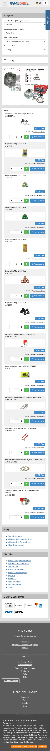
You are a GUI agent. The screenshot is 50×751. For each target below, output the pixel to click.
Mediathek (25, 671)
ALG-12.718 (9, 368)
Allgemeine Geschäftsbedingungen (25, 645)
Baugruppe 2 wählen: (11, 46)
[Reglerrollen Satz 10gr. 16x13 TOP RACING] (25, 375)
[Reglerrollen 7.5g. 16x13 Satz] (25, 280)
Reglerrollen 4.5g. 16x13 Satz (15, 239)
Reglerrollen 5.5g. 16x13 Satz (15, 207)
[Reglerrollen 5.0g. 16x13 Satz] (25, 184)
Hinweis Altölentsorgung (16, 570)
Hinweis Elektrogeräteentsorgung (19, 561)
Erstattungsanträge (25, 662)
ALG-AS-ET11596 (11, 399)
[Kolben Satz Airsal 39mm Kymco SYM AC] (25, 343)
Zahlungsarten (13, 567)
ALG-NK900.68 (10, 430)
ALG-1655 (8, 210)
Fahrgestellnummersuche (16, 545)
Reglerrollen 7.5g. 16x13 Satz (15, 271)
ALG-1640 (8, 305)
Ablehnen (33, 746)
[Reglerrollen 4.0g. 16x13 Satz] (25, 311)
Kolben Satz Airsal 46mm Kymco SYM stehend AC (23, 397)
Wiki (25, 674)
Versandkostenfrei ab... (15, 536)
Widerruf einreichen (11, 681)
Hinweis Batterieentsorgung (17, 573)
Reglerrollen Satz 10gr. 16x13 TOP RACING (20, 366)
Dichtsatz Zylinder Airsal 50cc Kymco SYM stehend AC (25, 460)
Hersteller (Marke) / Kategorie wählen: (16, 21)
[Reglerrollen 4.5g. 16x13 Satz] (25, 248)
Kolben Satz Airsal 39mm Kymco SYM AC (20, 334)
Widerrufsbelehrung (14, 582)
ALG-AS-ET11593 (11, 336)
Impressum (11, 576)
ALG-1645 (8, 241)
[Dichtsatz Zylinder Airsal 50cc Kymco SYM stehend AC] (25, 468)
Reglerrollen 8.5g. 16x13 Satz (15, 144)
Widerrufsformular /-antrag (25, 668)
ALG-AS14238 (10, 495)
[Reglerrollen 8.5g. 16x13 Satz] (25, 153)
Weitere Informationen (20, 746)
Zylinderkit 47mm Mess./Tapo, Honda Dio (19, 114)
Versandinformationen (15, 585)
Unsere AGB (12, 579)
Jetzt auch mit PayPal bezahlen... (19, 542)
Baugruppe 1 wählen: (11, 37)
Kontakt (10, 588)
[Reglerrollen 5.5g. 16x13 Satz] (25, 216)
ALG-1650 (8, 178)
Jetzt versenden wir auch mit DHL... (20, 539)
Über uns (25, 639)
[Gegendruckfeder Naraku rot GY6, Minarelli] (25, 437)
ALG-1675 (8, 273)
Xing (25, 706)
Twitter (25, 700)
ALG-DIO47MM (10, 116)
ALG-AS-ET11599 (11, 462)
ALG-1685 (8, 146)
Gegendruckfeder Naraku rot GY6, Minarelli (20, 428)
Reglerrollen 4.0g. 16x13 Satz (15, 303)
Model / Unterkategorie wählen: (14, 29)
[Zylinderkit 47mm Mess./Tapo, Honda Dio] (25, 122)
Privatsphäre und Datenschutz (18, 564)
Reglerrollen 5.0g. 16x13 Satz (15, 176)
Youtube (25, 703)
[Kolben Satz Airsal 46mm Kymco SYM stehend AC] (25, 406)
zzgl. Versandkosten (39, 131)
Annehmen (42, 746)
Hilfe (25, 677)
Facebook (25, 697)
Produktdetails (38, 137)
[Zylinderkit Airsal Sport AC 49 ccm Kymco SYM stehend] (25, 501)
